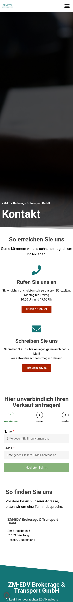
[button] (67, 6)
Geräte (39, 421)
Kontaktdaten (11, 421)
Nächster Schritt (36, 467)
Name (8, 431)
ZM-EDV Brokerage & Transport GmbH (26, 203)
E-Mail (8, 448)
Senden (65, 421)
